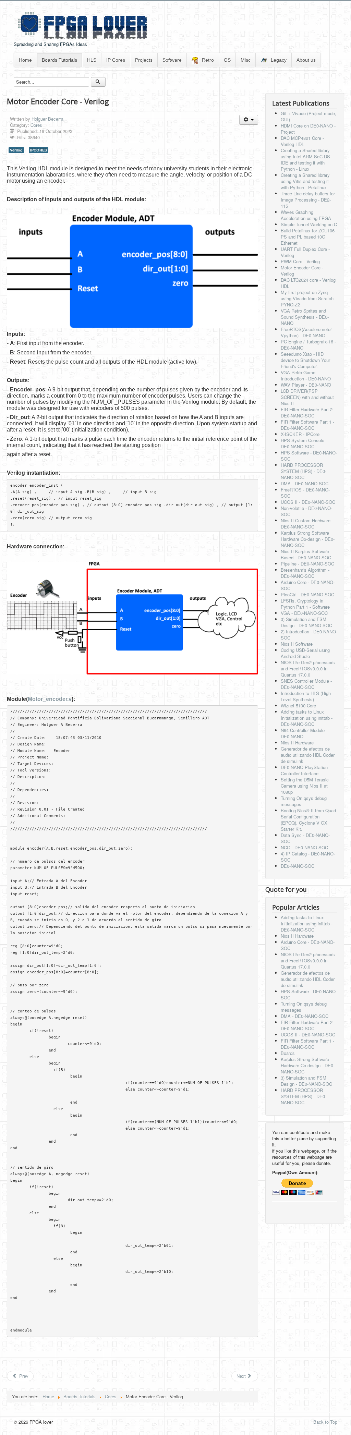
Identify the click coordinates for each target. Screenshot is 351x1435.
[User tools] (248, 120)
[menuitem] (25, 60)
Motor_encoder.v (50, 699)
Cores (36, 125)
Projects (144, 60)
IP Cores (115, 60)
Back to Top (325, 1422)
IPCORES (38, 150)
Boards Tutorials (59, 60)
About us (306, 60)
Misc (246, 60)
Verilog (16, 150)
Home (25, 60)
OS (227, 60)
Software (172, 60)
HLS (91, 60)
